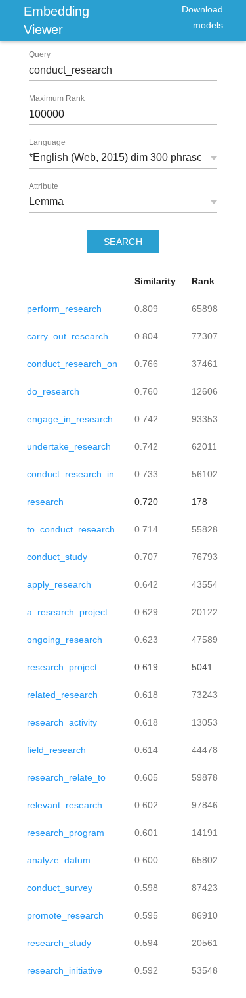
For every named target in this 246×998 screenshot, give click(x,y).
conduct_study (57, 557)
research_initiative (64, 970)
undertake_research (69, 446)
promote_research (65, 915)
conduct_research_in (70, 474)
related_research (62, 694)
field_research (56, 750)
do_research (53, 391)
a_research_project (67, 612)
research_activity (62, 722)
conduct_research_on (72, 363)
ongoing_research (64, 639)
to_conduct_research (71, 529)
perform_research (64, 308)
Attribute (43, 186)
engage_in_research (70, 419)
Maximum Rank (57, 98)
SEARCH (123, 241)
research (45, 501)
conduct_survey (59, 887)
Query (40, 54)
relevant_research (64, 805)
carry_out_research (67, 336)
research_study (59, 943)
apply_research (59, 584)
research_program (65, 832)
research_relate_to (66, 777)
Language (47, 142)
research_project (62, 667)
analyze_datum (59, 860)
